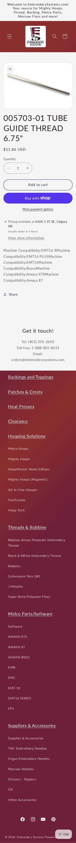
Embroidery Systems (30, 837)
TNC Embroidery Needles (27, 748)
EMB (11, 667)
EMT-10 (14, 688)
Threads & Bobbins (27, 527)
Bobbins (14, 566)
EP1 (11, 708)
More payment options (38, 209)
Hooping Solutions (26, 436)
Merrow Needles (21, 769)
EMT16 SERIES (19, 698)
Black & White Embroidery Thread (34, 555)
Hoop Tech (16, 510)
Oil (10, 789)
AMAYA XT (16, 647)
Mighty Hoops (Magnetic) (27, 479)
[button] (9, 36)
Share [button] (13, 294)
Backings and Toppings (30, 376)
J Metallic (15, 586)
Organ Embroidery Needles (29, 758)
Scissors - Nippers (22, 779)
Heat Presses (21, 406)
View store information (26, 238)
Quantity (9, 159)
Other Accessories (22, 800)
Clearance (18, 421)
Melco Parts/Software (30, 613)
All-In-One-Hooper (22, 490)
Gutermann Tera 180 (24, 576)
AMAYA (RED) (19, 657)
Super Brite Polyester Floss (29, 596)
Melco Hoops (18, 448)
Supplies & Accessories (26, 738)
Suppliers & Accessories (32, 725)
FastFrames (17, 500)
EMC (12, 677)
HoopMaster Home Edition (29, 469)
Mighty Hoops (19, 459)
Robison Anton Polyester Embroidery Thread (36, 542)
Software (15, 626)
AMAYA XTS (17, 636)
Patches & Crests (25, 391)
